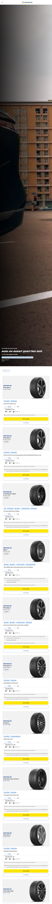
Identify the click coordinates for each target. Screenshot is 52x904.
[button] (8, 406)
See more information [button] (11, 582)
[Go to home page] (27, 2)
